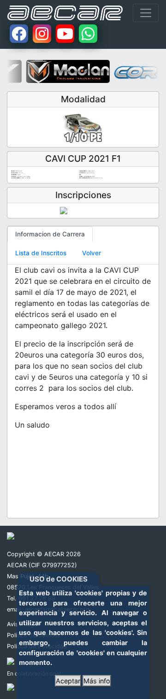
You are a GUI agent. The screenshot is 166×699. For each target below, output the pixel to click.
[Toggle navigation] (146, 13)
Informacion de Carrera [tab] (50, 234)
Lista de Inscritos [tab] (40, 253)
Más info (96, 681)
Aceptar (68, 681)
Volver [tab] (91, 253)
